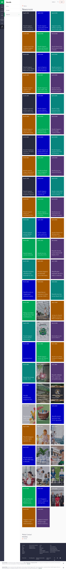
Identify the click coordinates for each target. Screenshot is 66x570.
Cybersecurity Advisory (49, 558)
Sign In (62, 1)
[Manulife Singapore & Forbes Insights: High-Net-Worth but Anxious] (43, 83)
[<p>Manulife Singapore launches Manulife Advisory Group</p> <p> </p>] (28, 331)
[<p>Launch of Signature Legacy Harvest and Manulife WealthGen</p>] (43, 62)
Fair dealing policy (32, 557)
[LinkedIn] (54, 560)
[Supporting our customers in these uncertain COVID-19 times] (43, 290)
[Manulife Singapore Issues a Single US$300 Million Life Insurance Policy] (28, 62)
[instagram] (60, 558)
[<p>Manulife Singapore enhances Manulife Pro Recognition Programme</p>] (28, 186)
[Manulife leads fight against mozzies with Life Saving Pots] (43, 455)
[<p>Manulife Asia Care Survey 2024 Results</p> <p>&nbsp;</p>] (57, 166)
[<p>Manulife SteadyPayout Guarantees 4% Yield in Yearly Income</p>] (28, 145)
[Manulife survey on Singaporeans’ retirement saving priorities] (28, 290)
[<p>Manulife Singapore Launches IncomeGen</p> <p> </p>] (28, 248)
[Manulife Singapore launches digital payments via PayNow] (28, 434)
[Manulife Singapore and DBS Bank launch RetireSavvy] (43, 269)
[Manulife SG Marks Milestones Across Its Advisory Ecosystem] (57, 83)
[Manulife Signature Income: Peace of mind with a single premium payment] (43, 434)
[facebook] (54, 558)
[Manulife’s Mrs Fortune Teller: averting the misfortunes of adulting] (57, 393)
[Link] (2, 2)
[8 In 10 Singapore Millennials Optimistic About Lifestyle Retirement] (57, 476)
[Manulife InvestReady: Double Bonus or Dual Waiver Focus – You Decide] (28, 476)
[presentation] (2, 6)
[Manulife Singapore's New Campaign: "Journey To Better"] (57, 124)
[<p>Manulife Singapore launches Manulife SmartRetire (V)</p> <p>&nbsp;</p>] (28, 228)
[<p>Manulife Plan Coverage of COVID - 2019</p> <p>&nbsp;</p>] (28, 372)
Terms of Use (24, 557)
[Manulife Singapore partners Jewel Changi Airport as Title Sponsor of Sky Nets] (43, 393)
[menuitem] (2, 6)
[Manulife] (20, 2)
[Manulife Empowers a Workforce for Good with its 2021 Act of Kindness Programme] (28, 269)
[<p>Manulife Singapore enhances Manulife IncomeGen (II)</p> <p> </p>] (43, 186)
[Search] (58, 1)
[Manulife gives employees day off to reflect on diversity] (57, 269)
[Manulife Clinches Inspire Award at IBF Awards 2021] (57, 248)
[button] (53, 1)
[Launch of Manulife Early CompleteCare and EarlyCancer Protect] (43, 124)
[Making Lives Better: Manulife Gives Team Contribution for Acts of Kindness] (28, 310)
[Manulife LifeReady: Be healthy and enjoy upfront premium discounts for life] (43, 476)
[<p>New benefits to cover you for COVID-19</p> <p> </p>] (57, 331)
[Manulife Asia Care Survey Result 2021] (57, 290)
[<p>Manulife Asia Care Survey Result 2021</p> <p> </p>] (43, 248)
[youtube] (57, 558)
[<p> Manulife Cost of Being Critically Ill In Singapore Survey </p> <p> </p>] (57, 352)
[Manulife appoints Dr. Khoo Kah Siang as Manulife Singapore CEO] (28, 455)
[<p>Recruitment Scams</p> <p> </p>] (28, 352)
